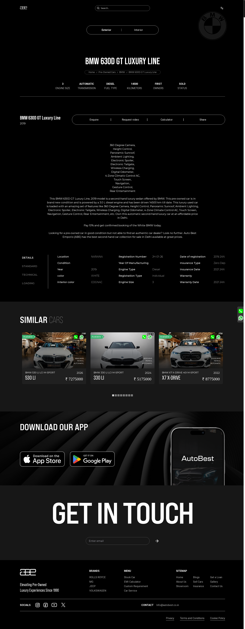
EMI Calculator (132, 581)
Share (203, 119)
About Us (181, 581)
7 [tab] (129, 395)
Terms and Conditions (192, 618)
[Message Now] (241, 318)
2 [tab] (116, 395)
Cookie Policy (217, 618)
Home (92, 72)
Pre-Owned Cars (107, 72)
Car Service (130, 590)
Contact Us (216, 586)
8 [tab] (132, 395)
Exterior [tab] (106, 30)
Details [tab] (27, 257)
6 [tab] (126, 395)
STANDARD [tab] (29, 266)
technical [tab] (30, 274)
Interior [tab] (138, 30)
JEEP (92, 586)
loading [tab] (28, 283)
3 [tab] (118, 395)
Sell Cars (198, 581)
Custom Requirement (136, 586)
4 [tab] (121, 395)
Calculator (167, 119)
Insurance (198, 586)
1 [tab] (113, 395)
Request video (130, 119)
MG (91, 581)
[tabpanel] (148, 271)
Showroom (182, 586)
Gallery (214, 581)
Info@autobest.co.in (167, 605)
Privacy (170, 618)
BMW (122, 72)
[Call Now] (241, 311)
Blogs (196, 577)
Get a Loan (216, 577)
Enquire (94, 119)
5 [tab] (124, 395)
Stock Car (129, 577)
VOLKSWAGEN (97, 590)
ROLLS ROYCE (97, 577)
